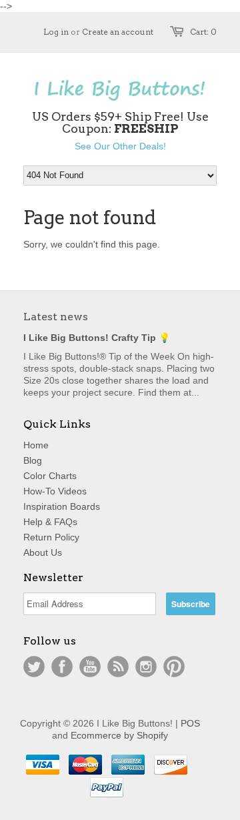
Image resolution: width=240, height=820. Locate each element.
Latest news (55, 316)
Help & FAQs (50, 521)
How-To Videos (55, 491)
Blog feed (118, 666)
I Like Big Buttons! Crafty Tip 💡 (96, 337)
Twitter (34, 666)
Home (36, 445)
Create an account (117, 32)
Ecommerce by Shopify (119, 735)
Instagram (146, 666)
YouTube (90, 666)
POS (190, 723)
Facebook (62, 666)
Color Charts (50, 475)
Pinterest (174, 666)
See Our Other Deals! (120, 146)
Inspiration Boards (61, 506)
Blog (32, 460)
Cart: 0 (203, 32)
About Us (42, 552)
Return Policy (51, 537)
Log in (56, 32)
